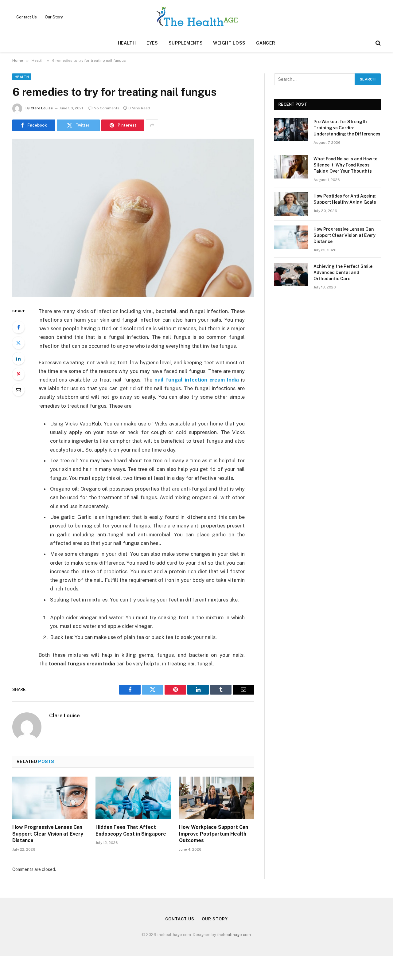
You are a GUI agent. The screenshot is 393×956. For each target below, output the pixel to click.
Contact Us (26, 17)
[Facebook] (18, 327)
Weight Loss (229, 43)
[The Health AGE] (196, 16)
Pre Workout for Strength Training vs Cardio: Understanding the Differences (346, 127)
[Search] (377, 43)
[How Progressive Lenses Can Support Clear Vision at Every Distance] (50, 798)
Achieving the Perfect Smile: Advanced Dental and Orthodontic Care (343, 272)
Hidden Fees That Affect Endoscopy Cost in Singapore (130, 830)
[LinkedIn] (18, 358)
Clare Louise (42, 108)
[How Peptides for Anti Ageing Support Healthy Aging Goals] (291, 204)
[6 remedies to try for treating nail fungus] (133, 218)
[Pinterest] (18, 374)
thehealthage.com (234, 934)
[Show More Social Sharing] (152, 125)
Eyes (152, 43)
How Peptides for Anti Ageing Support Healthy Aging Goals (344, 199)
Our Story (54, 17)
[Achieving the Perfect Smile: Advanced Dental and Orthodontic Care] (291, 274)
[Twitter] (18, 343)
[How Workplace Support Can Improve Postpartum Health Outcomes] (216, 798)
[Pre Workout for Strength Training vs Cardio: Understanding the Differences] (291, 129)
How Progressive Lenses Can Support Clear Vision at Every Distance (47, 834)
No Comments (106, 108)
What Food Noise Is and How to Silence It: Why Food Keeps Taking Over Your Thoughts (345, 165)
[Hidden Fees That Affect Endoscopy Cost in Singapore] (133, 798)
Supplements (186, 43)
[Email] (18, 390)
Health (127, 43)
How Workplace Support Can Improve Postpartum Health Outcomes (213, 834)
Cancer (265, 43)
